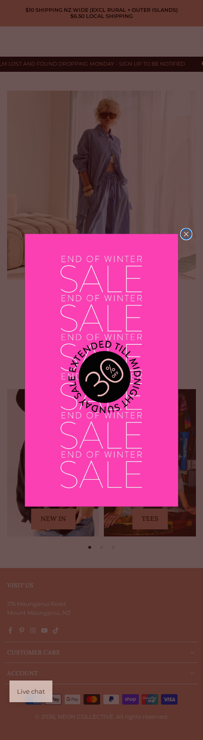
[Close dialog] (186, 234)
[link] (101, 370)
